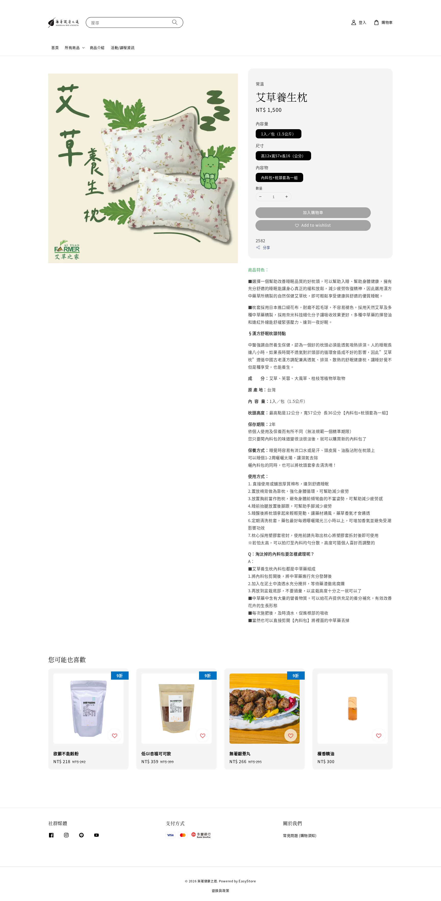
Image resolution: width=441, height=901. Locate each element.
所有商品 (72, 47)
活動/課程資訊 (122, 47)
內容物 (262, 167)
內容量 (262, 124)
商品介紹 (97, 47)
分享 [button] (266, 247)
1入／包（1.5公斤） (278, 133)
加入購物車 (313, 212)
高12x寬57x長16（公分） (283, 155)
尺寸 (260, 145)
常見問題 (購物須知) (300, 835)
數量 (259, 188)
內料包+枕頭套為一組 (279, 177)
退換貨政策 (220, 890)
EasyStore (247, 881)
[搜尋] (175, 22)
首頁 (55, 47)
